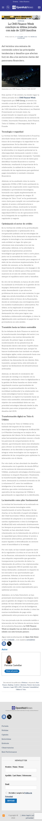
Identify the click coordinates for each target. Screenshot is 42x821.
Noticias (21, 21)
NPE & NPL (18, 687)
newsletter (30, 640)
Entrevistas (6, 739)
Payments (26, 687)
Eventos (15, 2)
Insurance (6, 687)
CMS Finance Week (27, 98)
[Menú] (3, 7)
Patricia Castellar (13, 665)
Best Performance (9, 752)
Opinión (5, 735)
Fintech (29, 685)
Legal (12, 687)
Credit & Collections (20, 685)
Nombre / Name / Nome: (14, 767)
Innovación (36, 685)
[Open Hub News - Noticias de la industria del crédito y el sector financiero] (23, 7)
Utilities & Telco (21, 689)
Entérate (5, 743)
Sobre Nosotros (24, 2)
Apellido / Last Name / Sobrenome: (18, 776)
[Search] (8, 7)
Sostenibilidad (34, 687)
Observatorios (8, 748)
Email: (7, 784)
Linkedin (10, 640)
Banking (10, 685)
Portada (5, 726)
